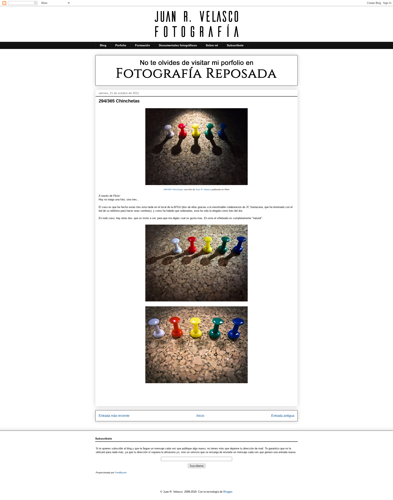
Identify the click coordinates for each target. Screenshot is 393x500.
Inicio (200, 415)
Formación (142, 45)
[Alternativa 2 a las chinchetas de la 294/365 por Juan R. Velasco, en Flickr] (196, 384)
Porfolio (120, 45)
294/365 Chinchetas (173, 189)
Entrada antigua (282, 415)
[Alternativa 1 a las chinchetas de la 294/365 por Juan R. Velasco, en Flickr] (196, 302)
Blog (103, 45)
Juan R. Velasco (203, 189)
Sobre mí (212, 45)
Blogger (227, 491)
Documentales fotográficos (178, 45)
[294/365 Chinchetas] (196, 186)
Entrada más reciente (114, 415)
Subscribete (235, 45)
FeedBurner (121, 472)
